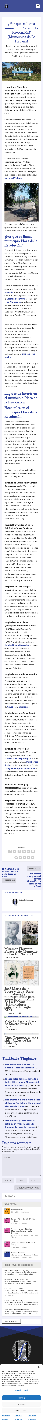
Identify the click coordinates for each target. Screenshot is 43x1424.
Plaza (14, 56)
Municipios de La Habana (25, 52)
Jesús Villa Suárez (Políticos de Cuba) (23, 1244)
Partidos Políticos (26, 1257)
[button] (39, 1367)
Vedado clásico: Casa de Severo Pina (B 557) (20, 1023)
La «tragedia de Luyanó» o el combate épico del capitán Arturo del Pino (20, 1282)
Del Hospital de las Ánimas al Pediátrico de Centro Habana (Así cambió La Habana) (21, 1303)
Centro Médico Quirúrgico (18, 758)
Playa (31, 1235)
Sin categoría (25, 1212)
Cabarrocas (23, 707)
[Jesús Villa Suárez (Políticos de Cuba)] (7, 1244)
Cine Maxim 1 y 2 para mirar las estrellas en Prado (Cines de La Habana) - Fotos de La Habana (20, 1124)
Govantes (12, 707)
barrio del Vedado (13, 178)
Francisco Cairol (17, 1210)
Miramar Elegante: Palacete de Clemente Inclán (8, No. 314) (21, 951)
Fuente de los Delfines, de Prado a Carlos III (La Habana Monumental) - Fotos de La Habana (23, 1082)
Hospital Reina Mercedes (16, 645)
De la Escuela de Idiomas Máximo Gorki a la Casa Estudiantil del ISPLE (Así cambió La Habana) (21, 1293)
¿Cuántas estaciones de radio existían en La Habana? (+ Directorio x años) (20, 1273)
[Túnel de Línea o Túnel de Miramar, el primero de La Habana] (7, 1230)
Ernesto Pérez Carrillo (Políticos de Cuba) (23, 1220)
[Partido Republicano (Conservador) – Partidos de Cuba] (7, 1254)
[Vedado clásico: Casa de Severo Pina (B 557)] (21, 1017)
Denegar (22, 1404)
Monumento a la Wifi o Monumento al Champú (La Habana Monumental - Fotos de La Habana (23, 1103)
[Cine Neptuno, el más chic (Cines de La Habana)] (21, 1034)
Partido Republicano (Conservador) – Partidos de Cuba (24, 1254)
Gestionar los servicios (20, 1390)
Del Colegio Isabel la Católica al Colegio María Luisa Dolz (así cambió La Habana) (21, 1312)
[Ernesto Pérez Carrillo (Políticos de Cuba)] (7, 1220)
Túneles (13, 1237)
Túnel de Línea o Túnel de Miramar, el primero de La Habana (21, 1231)
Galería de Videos (11, 1321)
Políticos (23, 1223)
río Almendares (14, 302)
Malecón (8, 292)
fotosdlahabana (27, 46)
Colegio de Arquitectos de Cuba (19, 768)
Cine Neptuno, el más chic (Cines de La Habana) (21, 1040)
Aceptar (21, 1398)
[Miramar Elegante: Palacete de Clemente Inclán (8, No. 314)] (21, 933)
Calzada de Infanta (16, 298)
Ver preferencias (21, 1410)
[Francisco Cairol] (7, 1211)
